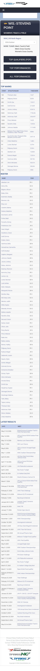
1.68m (32, 141)
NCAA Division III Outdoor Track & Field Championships (27, 431)
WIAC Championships (24, 518)
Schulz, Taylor (5, 373)
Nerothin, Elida (12, 124)
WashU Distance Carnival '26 (26, 477)
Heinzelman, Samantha (8, 247)
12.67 (32, 95)
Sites (17, 640)
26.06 (32, 98)
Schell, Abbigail (5, 362)
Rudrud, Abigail (12, 155)
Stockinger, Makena (7, 395)
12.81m (32, 155)
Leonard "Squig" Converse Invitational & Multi (25, 589)
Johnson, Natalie (13, 127)
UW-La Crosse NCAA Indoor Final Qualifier (27, 481)
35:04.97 (32, 116)
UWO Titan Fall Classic (24, 529)
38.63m (32, 166)
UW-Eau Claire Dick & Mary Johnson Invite (25, 456)
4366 (31, 170)
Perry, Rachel (5, 330)
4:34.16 (32, 109)
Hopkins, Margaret (6, 254)
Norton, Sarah (5, 323)
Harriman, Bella (12, 159)
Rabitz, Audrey (5, 341)
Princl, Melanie (12, 120)
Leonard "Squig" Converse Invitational (25, 502)
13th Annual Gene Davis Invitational (28, 609)
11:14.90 (32, 127)
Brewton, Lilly (5, 200)
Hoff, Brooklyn (5, 251)
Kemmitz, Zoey (5, 272)
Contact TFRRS (10, 643)
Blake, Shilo (4, 193)
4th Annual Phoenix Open (24, 533)
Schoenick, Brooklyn (7, 370)
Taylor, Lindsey (5, 402)
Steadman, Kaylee (6, 388)
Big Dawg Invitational (23, 498)
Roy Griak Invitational (23, 616)
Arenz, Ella (4, 186)
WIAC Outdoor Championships (26, 452)
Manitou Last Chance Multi (25, 440)
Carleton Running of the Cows (26, 613)
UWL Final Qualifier (23, 540)
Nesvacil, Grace (6, 319)
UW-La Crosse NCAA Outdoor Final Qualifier (27, 436)
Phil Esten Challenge (23, 555)
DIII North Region (14, 38)
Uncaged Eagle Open (23, 544)
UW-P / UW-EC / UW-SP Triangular (27, 593)
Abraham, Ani (12, 152)
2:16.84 (32, 106)
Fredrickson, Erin (6, 225)
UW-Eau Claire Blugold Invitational (27, 526)
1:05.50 (32, 124)
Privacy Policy (11, 638)
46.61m (32, 162)
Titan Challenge (22, 578)
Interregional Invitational (24, 522)
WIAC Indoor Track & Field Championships (25, 486)
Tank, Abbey (5, 399)
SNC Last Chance (22, 444)
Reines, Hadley (5, 344)
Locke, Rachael (12, 144)
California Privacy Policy (25, 638)
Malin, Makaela (5, 287)
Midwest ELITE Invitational (25, 494)
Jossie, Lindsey (12, 109)
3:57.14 (32, 136)
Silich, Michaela (12, 162)
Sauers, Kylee (5, 359)
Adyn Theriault (18, 132)
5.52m (32, 148)
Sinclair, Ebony (5, 380)
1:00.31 (32, 102)
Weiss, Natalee (5, 413)
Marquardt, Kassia (6, 290)
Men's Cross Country (22, 49)
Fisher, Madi (5, 218)
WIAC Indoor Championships (26, 573)
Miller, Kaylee (5, 305)
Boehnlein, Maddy (6, 197)
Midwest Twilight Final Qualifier (26, 536)
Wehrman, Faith (12, 113)
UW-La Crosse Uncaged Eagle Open (26, 448)
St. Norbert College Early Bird (25, 565)
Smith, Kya (11, 102)
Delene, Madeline (6, 211)
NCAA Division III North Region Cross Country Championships (26, 514)
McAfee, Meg (5, 294)
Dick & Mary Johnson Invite (25, 551)
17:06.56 (32, 113)
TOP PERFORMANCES (20, 68)
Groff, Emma (11, 106)
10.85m (32, 152)
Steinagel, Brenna (13, 166)
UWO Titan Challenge (23, 490)
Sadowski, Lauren (6, 355)
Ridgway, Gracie (12, 98)
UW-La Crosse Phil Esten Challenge (24, 461)
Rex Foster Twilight (23, 470)
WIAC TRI (20, 506)
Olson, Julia (4, 326)
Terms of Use (10, 640)
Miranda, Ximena (6, 308)
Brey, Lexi (4, 204)
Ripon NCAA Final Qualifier (25, 569)
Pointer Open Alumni (23, 510)
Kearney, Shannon (6, 269)
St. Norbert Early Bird (23, 473)
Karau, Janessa (6, 265)
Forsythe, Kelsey (6, 222)
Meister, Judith (5, 301)
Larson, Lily (4, 276)
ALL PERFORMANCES (20, 76)
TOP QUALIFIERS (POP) (20, 59)
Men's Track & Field (22, 46)
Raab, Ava (4, 337)
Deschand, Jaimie (6, 215)
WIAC (6, 38)
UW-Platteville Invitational (25, 466)
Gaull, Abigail (5, 229)
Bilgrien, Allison (5, 189)
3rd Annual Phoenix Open (24, 620)
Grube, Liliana (5, 240)
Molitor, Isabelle (6, 312)
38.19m (32, 159)
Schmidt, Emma (6, 366)
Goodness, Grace (6, 233)
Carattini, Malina (6, 207)
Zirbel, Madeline (12, 141)
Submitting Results (26, 640)
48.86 (32, 131)
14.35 (32, 120)
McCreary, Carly (6, 298)
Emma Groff (17, 137)
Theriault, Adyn (12, 95)
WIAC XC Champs (22, 602)
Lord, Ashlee (5, 283)
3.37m (32, 144)
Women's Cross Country (24, 51)
